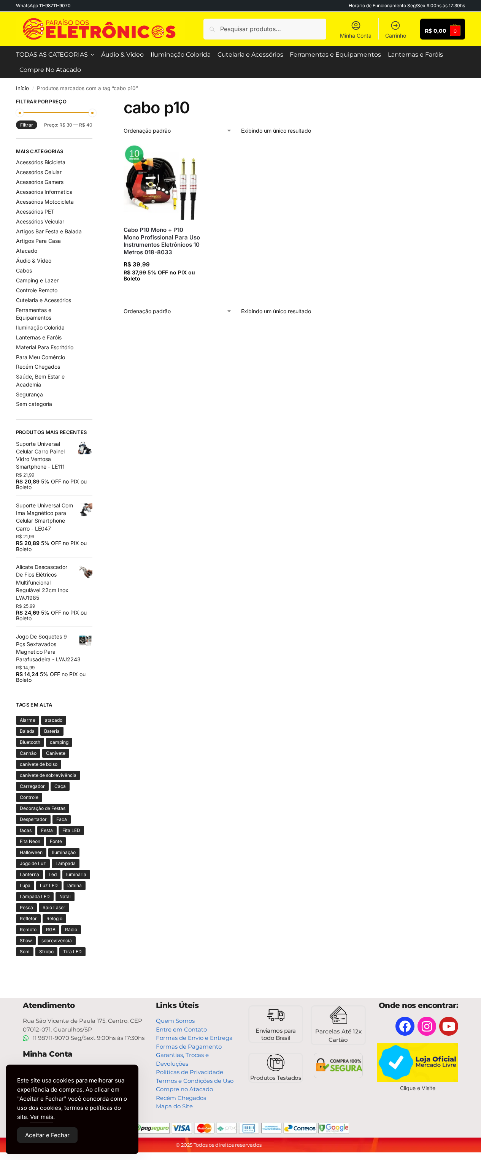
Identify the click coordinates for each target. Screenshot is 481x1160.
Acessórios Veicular (40, 221)
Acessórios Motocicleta (45, 201)
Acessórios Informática (44, 192)
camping (59, 742)
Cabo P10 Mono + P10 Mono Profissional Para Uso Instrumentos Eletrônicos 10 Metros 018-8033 (162, 241)
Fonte (56, 841)
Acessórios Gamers (39, 182)
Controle (29, 797)
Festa (47, 830)
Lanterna (29, 874)
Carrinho (395, 35)
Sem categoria (34, 404)
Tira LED (72, 951)
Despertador (33, 819)
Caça (60, 786)
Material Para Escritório (44, 347)
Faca (61, 819)
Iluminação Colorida (40, 327)
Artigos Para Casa (38, 241)
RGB (51, 929)
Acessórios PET (35, 211)
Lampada (66, 863)
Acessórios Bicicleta (40, 162)
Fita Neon (30, 841)
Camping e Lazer (37, 280)
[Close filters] (94, 102)
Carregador (32, 786)
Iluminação (64, 852)
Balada (27, 731)
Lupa (25, 885)
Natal (65, 896)
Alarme (27, 720)
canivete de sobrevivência (48, 775)
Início (22, 88)
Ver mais (41, 1116)
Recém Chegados (38, 366)
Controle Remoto (36, 290)
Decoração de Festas (42, 808)
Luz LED (49, 885)
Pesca (26, 907)
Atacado (26, 250)
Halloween (31, 852)
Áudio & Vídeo (33, 260)
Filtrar (26, 125)
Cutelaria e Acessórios (43, 300)
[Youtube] (448, 1026)
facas (26, 830)
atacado (53, 720)
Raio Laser (54, 907)
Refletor (28, 918)
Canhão (28, 753)
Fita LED (71, 830)
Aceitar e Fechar (47, 1135)
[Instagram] (427, 1026)
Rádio (71, 929)
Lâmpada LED (35, 896)
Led (53, 874)
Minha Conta (355, 35)
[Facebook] (404, 1026)
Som (25, 951)
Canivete (55, 753)
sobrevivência (56, 940)
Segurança (29, 394)
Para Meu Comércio (40, 357)
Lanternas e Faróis (39, 337)
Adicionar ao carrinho (163, 293)
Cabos (24, 270)
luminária (76, 874)
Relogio (54, 918)
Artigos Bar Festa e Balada (49, 231)
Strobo (46, 951)
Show (26, 940)
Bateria (52, 731)
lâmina (74, 885)
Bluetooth (30, 742)
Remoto (28, 929)
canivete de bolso (38, 764)
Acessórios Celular (39, 172)
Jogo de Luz (33, 863)
